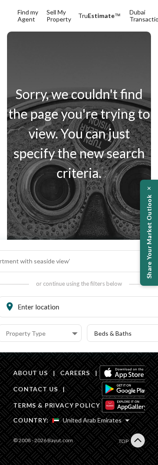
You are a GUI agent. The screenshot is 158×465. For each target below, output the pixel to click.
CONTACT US (35, 389)
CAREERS (75, 372)
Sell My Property (59, 15)
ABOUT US (30, 372)
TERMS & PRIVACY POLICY (56, 405)
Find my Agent (28, 15)
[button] (42, 333)
